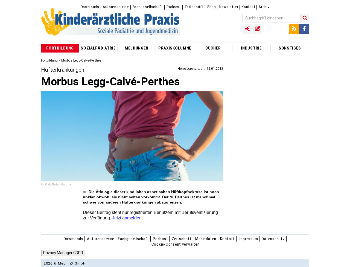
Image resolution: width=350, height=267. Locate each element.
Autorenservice (116, 7)
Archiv (264, 7)
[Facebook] (304, 29)
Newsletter (228, 7)
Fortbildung (49, 60)
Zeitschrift (194, 7)
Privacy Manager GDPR (63, 253)
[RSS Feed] (294, 29)
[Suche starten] (305, 18)
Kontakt (248, 7)
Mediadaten (205, 238)
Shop (211, 7)
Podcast (174, 7)
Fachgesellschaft (148, 7)
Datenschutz (273, 238)
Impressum (248, 238)
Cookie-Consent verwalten (175, 244)
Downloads (90, 7)
